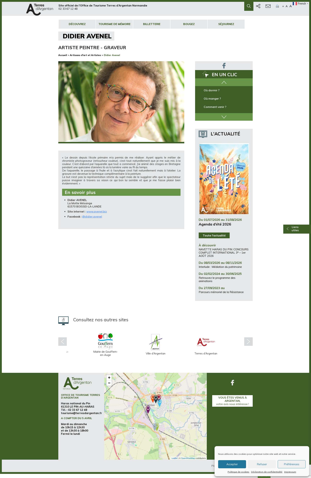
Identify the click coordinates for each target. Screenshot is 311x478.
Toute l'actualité (214, 235)
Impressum (290, 471)
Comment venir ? (215, 107)
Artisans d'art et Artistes (85, 55)
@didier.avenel (92, 216)
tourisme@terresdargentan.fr (81, 413)
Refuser (262, 464)
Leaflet (174, 458)
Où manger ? (212, 98)
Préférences (291, 464)
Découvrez (77, 24)
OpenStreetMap (188, 458)
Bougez (189, 24)
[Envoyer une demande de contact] (268, 6)
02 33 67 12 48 (68, 8)
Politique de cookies (238, 471)
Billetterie (151, 24)
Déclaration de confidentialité (266, 471)
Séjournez (226, 24)
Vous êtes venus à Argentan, (232, 401)
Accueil (62, 55)
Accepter (232, 464)
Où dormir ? (211, 90)
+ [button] (109, 377)
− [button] (109, 383)
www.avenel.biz (96, 211)
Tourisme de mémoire (114, 24)
